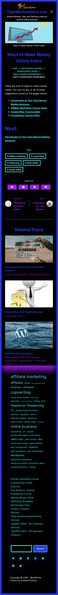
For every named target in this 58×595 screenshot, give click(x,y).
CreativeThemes (29, 580)
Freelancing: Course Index (25, 115)
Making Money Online (15, 357)
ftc (12, 410)
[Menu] (51, 11)
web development (35, 451)
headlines (24, 414)
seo (40, 439)
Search (40, 548)
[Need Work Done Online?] (29, 335)
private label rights (19, 435)
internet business (18, 418)
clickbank (28, 387)
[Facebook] (12, 187)
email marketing (26, 401)
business (16, 387)
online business (24, 426)
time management (19, 447)
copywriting (37, 156)
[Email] (20, 566)
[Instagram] (20, 558)
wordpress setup (36, 463)
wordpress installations (21, 459)
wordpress (17, 455)
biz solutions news (38, 383)
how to (33, 414)
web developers (18, 451)
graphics (15, 414)
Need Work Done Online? (19, 353)
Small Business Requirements (26, 516)
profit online (34, 435)
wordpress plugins (19, 463)
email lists (15, 401)
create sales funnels (20, 397)
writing (32, 467)
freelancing (13, 163)
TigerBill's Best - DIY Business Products (32, 274)
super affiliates (36, 443)
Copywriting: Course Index (25, 111)
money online (14, 169)
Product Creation (20, 508)
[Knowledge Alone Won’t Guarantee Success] (29, 249)
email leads (34, 398)
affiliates (17, 382)
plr (24, 431)
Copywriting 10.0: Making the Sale (24, 311)
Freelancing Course (21, 493)
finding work (39, 401)
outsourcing (16, 431)
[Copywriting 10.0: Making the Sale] (29, 294)
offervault (40, 422)
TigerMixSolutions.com (27, 12)
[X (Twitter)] (23, 187)
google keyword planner (26, 410)
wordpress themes (19, 467)
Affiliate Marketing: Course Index (29, 108)
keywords (32, 418)
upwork (33, 447)
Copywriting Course (14, 316)
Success (9, 274)
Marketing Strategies (22, 501)
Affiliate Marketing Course (25, 479)
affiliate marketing (16, 156)
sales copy (17, 439)
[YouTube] (13, 566)
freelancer (18, 405)
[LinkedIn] (45, 187)
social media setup (19, 443)
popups (30, 431)
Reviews (15, 512)
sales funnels (31, 439)
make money (31, 163)
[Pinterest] (34, 187)
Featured (15, 486)
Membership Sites (20, 505)
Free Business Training (22, 490)
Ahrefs (27, 383)
